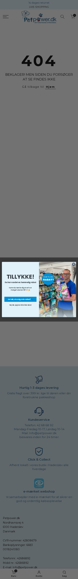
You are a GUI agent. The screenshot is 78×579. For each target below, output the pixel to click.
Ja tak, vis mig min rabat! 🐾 (20, 299)
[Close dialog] (73, 264)
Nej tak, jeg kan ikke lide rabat (20, 305)
